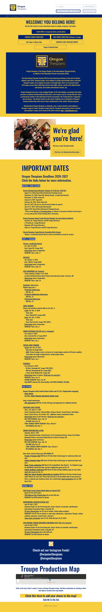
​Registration (28, 250)
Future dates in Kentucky (32, 518)
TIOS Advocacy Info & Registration (35, 495)
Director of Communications (43, 211)
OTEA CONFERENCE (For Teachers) (33, 271)
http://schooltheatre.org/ (69, 110)
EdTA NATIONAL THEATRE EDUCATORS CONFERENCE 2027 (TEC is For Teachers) (47, 523)
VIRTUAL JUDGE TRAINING (31, 345)
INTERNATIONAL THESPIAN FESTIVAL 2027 (36, 502)
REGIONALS (26, 363)
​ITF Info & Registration (32, 511)
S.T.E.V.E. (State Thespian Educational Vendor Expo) (42, 396)
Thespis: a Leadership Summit (32, 243)
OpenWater (26, 285)
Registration (28, 264)
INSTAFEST (26, 257)
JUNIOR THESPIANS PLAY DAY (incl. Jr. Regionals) (38, 331)
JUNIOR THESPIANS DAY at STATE (33, 430)
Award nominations (67, 479)
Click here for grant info (52, 375)
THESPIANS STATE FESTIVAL (31, 407)
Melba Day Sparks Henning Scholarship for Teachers (42, 474)
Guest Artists (29, 393)
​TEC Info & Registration (32, 532)
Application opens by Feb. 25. (60, 467)
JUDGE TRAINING (28, 306)
